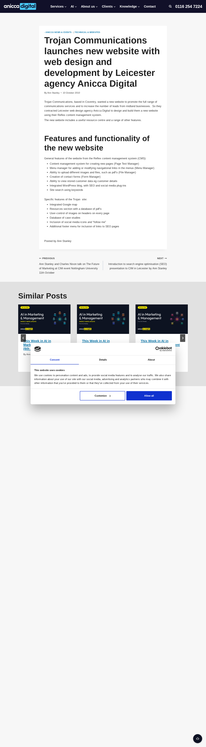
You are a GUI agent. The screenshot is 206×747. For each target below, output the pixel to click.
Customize (101, 395)
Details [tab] (103, 359)
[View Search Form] (170, 6)
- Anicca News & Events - (58, 32)
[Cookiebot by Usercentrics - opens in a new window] (158, 349)
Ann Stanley (53, 93)
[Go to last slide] (23, 338)
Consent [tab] (55, 359)
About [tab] (151, 359)
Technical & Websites (87, 32)
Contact (150, 6)
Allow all (149, 395)
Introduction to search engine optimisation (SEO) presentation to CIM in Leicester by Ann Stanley (137, 263)
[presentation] (44, 319)
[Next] (182, 338)
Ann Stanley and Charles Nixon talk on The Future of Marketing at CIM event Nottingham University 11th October (69, 265)
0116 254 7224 (188, 6)
